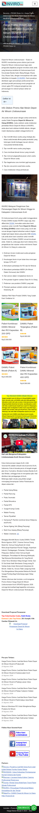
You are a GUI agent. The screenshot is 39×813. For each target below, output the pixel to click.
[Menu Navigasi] (34, 4)
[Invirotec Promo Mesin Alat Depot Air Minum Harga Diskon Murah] (13, 4)
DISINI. (33, 234)
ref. (18, 534)
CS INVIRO (21, 78)
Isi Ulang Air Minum (13, 43)
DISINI (11, 223)
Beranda (6, 13)
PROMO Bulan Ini (17, 13)
